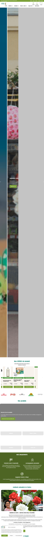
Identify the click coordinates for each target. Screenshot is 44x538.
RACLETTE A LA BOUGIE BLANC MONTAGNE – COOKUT (16, 380)
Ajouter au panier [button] (6, 386)
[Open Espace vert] (33, 6)
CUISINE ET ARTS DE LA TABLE (17, 377)
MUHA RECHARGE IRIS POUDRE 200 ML (5, 381)
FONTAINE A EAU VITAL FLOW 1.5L (37, 381)
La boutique (33, 4)
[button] (0, 181)
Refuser (11, 535)
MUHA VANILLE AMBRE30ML (25, 381)
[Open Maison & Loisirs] (26, 6)
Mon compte (37, 4)
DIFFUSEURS (8, 377)
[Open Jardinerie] (12, 6)
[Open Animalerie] (18, 6)
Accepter (4, 535)
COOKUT (13, 377)
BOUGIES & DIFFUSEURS (4, 377)
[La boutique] (33, 3)
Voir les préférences (19, 535)
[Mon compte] (37, 3)
